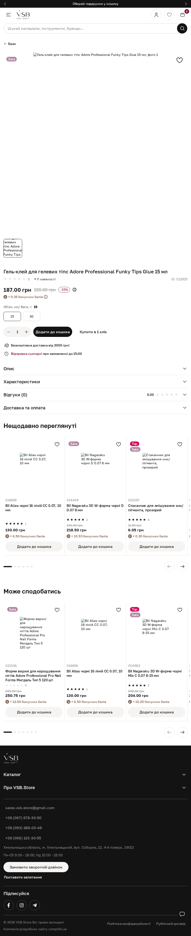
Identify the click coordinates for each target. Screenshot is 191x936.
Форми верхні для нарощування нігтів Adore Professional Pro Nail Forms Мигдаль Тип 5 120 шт (33, 675)
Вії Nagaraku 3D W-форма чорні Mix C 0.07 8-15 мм (155, 673)
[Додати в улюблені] (179, 60)
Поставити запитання (23, 877)
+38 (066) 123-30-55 (23, 838)
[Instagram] (22, 905)
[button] (95, 368)
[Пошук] (182, 28)
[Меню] (8, 15)
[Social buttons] (182, 914)
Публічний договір (171, 924)
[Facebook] (8, 905)
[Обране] (169, 15)
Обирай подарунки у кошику (96, 4)
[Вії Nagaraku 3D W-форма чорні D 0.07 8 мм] (95, 467)
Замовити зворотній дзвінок (36, 867)
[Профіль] (156, 15)
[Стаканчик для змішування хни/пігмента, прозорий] (156, 467)
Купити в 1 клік (93, 331)
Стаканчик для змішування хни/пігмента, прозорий (155, 507)
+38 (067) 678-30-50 (23, 817)
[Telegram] (35, 905)
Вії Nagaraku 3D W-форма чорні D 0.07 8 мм (95, 507)
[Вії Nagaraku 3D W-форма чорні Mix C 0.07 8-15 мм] (156, 632)
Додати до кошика (53, 331)
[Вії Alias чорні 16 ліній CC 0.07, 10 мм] (34, 467)
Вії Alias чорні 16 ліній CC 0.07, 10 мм (33, 507)
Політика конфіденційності (129, 924)
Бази (12, 44)
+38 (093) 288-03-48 (23, 827)
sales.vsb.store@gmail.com (30, 807)
